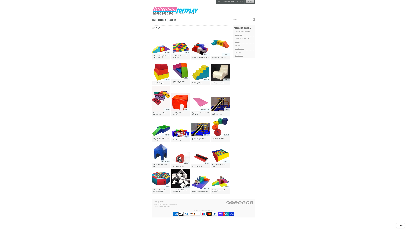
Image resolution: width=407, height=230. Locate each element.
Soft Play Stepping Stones (200, 57)
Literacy (237, 42)
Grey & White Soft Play (242, 38)
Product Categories (242, 27)
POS (155, 206)
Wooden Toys (239, 56)
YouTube (236, 202)
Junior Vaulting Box (158, 83)
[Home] (175, 15)
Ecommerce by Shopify (165, 206)
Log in (218, 2)
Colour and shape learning (243, 31)
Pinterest (243, 202)
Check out (250, 2)
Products (162, 20)
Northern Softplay (162, 204)
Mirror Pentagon (177, 140)
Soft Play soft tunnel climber (218, 190)
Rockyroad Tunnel (178, 166)
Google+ (251, 202)
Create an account (228, 2)
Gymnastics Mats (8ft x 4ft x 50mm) (200, 113)
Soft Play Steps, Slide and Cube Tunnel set (161, 56)
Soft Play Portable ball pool (219, 165)
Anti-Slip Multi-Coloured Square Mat (179, 56)
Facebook (232, 202)
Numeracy (238, 45)
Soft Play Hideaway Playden (178, 113)
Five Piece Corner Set (219, 57)
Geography (238, 35)
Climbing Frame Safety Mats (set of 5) (199, 139)
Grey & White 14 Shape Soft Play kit (179, 190)
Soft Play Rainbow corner (200, 191)
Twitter (228, 202)
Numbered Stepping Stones (218, 139)
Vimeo (247, 202)
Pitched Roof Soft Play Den (160, 165)
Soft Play (156, 28)
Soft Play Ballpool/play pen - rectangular (161, 139)
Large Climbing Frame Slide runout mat (219, 113)
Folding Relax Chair (218, 83)
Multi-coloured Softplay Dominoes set (160, 113)
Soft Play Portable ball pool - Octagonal (159, 190)
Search (155, 201)
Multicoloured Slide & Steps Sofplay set (178, 82)
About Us (172, 20)
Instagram (240, 202)
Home (154, 20)
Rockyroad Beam (197, 166)
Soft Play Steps (197, 83)
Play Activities (239, 49)
